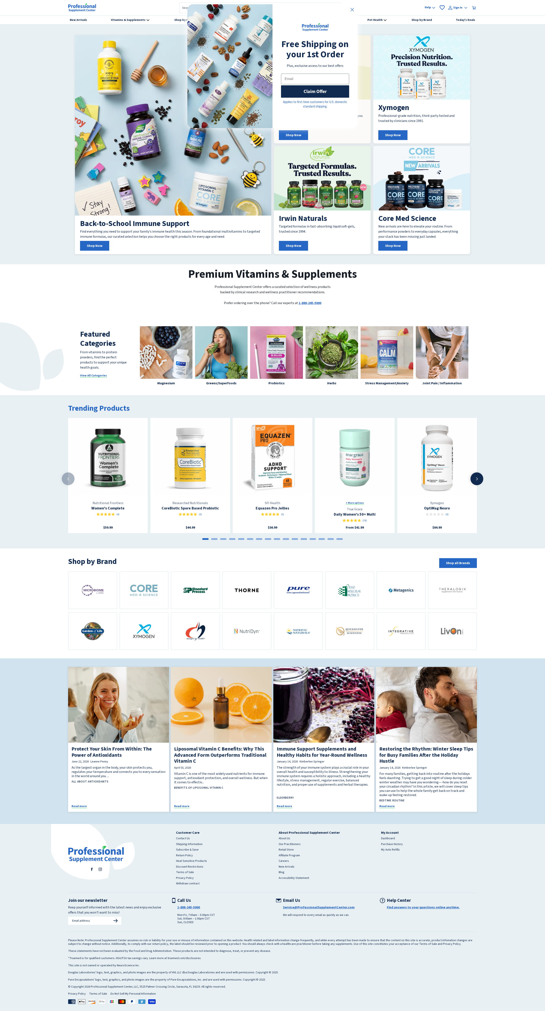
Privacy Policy (185, 878)
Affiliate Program (289, 856)
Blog (281, 872)
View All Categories (93, 375)
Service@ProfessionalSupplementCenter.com (319, 907)
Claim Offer (315, 91)
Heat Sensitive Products (191, 861)
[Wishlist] (442, 7)
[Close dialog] (352, 9)
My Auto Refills (390, 850)
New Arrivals (286, 867)
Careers (284, 861)
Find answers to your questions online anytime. (423, 907)
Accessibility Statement (294, 878)
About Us (284, 839)
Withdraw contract (187, 884)
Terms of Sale (185, 872)
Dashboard (388, 839)
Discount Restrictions (189, 867)
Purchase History (392, 844)
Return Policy (184, 856)
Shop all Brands (458, 563)
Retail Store (286, 850)
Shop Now (94, 245)
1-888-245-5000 (310, 303)
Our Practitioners (290, 844)
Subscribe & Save (187, 850)
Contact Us (183, 839)
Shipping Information (189, 844)
